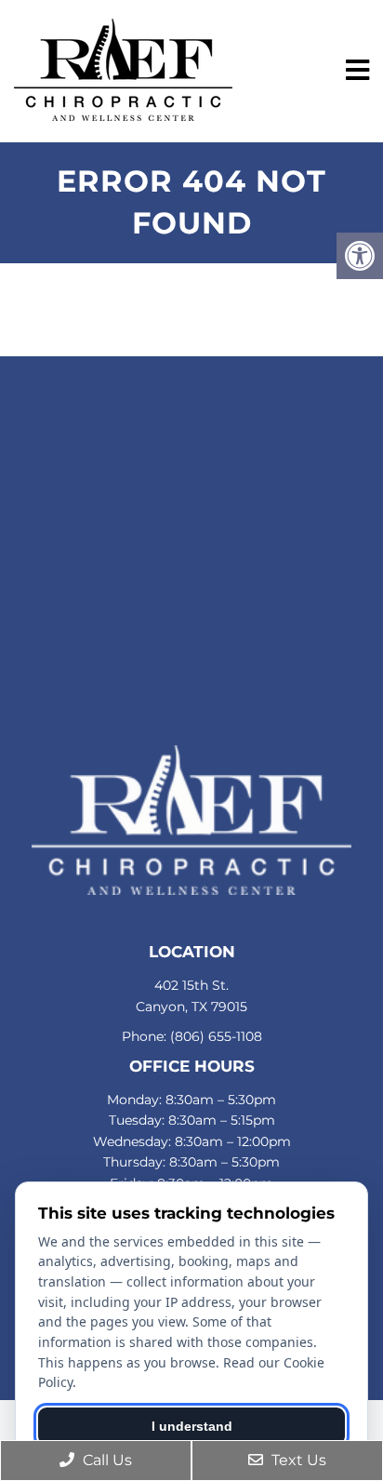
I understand (192, 1426)
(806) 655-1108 (216, 1036)
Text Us (297, 1460)
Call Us (105, 1460)
